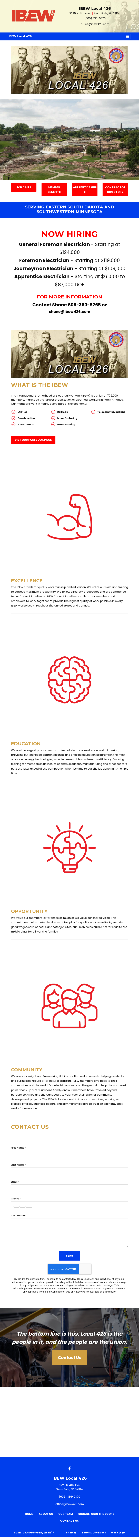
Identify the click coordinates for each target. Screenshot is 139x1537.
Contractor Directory (115, 189)
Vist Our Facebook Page (33, 440)
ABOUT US (46, 1514)
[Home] (34, 15)
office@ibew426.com (95, 24)
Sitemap (71, 1532)
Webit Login (118, 1532)
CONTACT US (69, 1521)
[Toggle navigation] (127, 36)
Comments (18, 1215)
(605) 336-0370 (95, 18)
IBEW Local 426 (20, 36)
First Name (17, 1147)
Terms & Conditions (94, 1532)
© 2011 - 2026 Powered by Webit (34, 1532)
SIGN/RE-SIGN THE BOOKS (96, 1514)
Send (69, 1256)
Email (14, 1181)
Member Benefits (54, 189)
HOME (29, 1514)
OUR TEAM (65, 1514)
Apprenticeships (85, 189)
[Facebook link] (69, 1469)
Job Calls (23, 187)
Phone (15, 1198)
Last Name (18, 1164)
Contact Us (69, 1357)
